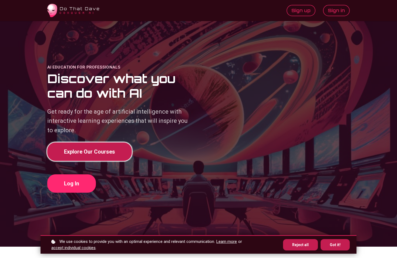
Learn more (226, 241)
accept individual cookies (73, 247)
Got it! (335, 245)
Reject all (300, 245)
